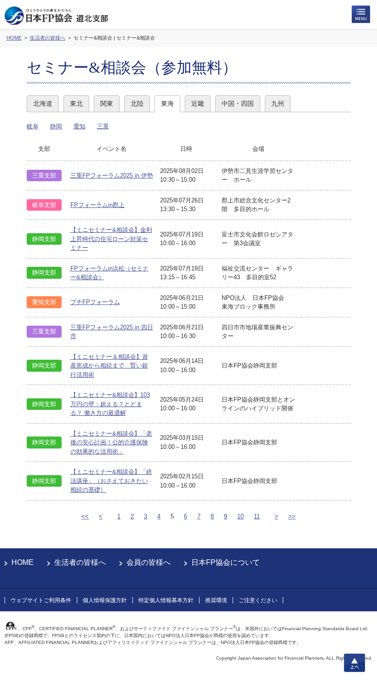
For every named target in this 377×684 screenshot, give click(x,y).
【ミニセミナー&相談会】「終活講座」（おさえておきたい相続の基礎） (111, 480)
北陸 (137, 103)
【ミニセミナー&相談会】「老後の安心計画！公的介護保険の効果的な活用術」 (111, 442)
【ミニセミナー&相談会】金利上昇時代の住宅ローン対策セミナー (111, 238)
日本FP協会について (225, 562)
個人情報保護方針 (105, 600)
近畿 (197, 103)
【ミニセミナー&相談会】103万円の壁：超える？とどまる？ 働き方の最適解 (110, 403)
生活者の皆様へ (80, 562)
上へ (354, 663)
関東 (106, 103)
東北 (76, 103)
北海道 (42, 103)
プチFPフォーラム (95, 302)
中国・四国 (238, 103)
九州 (277, 103)
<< (85, 516)
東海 (167, 103)
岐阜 (33, 126)
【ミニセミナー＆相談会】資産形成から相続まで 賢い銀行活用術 (109, 365)
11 (257, 516)
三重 (103, 126)
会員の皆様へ (148, 562)
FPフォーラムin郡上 (97, 204)
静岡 (56, 126)
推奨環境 (216, 600)
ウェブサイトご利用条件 (41, 600)
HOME (22, 562)
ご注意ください (258, 600)
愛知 (80, 126)
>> (292, 516)
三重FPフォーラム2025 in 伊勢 (111, 175)
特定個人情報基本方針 (166, 600)
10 (240, 516)
